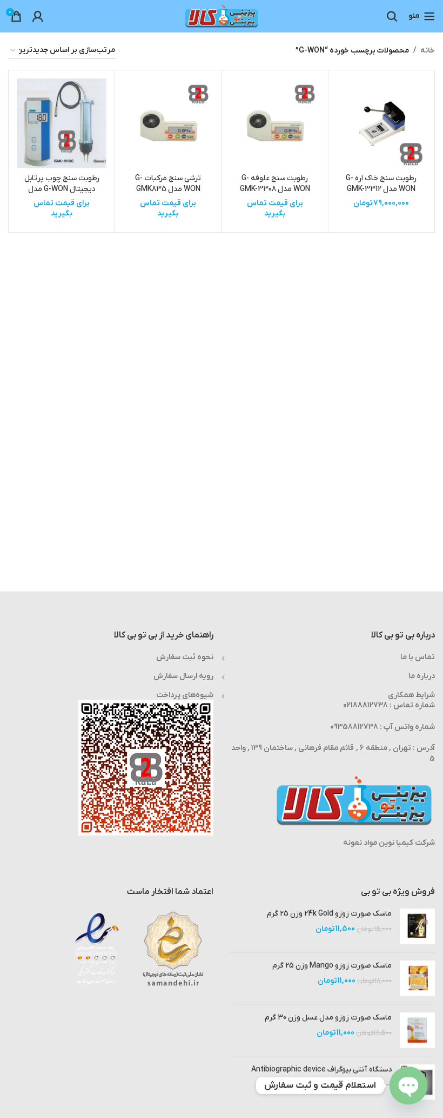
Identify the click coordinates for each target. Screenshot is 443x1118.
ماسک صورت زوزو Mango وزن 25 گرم (332, 966)
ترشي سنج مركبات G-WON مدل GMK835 (168, 183)
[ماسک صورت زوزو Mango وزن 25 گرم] (417, 978)
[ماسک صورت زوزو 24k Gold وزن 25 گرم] (417, 926)
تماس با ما (417, 657)
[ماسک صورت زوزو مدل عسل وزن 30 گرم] (417, 1030)
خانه (427, 50)
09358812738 (354, 727)
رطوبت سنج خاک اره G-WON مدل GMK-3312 (381, 183)
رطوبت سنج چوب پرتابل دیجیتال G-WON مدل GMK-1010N (61, 189)
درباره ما (421, 676)
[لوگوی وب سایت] (221, 16)
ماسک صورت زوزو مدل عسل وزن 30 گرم (328, 1017)
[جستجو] (392, 16)
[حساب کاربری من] (38, 16)
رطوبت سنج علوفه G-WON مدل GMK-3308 (275, 183)
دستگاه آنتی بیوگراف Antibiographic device (321, 1069)
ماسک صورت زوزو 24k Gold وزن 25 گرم (329, 914)
